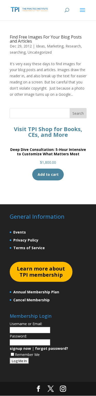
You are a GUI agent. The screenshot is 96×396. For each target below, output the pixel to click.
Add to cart (48, 174)
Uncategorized (40, 52)
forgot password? (51, 348)
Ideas (40, 46)
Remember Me (27, 354)
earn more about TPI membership (41, 271)
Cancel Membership (31, 299)
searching (18, 52)
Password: (18, 336)
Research (73, 46)
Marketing (55, 46)
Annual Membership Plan (36, 291)
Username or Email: (26, 323)
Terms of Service (29, 247)
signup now (20, 348)
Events (19, 232)
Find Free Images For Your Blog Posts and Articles (46, 39)
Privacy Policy (25, 240)
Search (78, 113)
